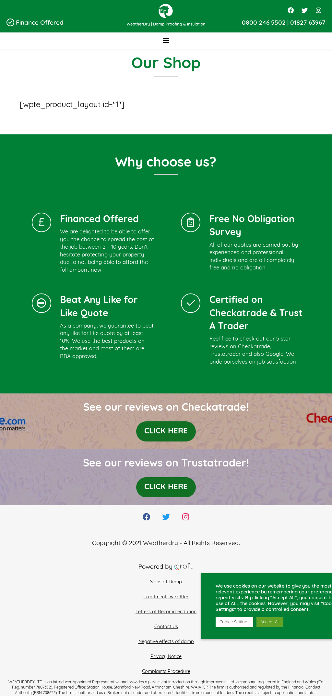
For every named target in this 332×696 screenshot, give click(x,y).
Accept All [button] (269, 622)
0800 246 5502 (264, 23)
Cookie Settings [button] (234, 622)
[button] (166, 40)
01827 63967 (308, 23)
